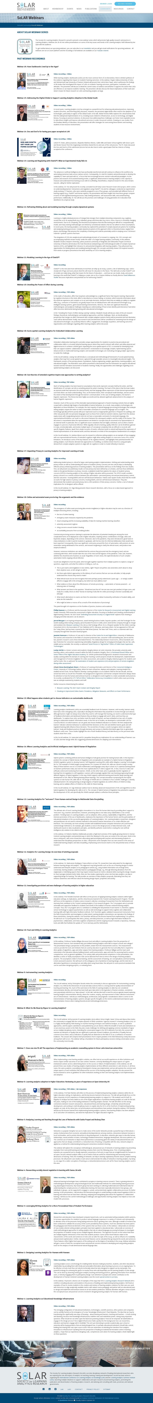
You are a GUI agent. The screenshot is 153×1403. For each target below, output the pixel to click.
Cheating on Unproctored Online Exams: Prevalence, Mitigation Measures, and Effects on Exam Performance (93, 691)
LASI (69, 1389)
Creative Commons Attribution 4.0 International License (100, 1398)
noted (52, 1398)
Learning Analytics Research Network (117, 1281)
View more (38, 1354)
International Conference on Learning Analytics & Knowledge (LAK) (82, 1378)
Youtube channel (102, 51)
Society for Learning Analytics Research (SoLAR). (79, 1396)
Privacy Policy (93, 1389)
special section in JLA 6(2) (108, 1277)
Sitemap (106, 1389)
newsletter (87, 48)
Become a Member (125, 4)
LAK (61, 1389)
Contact (79, 1389)
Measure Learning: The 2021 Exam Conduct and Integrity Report (78, 688)
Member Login (106, 4)
